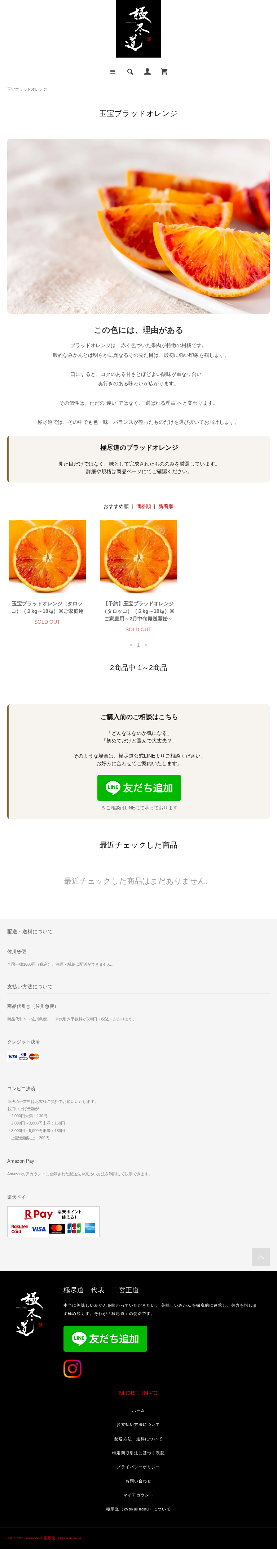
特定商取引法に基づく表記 (138, 1453)
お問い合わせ (139, 1481)
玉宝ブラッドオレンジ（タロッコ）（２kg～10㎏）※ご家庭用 (47, 607)
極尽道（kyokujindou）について (138, 1509)
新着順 (165, 506)
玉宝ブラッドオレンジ (27, 89)
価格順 (143, 506)
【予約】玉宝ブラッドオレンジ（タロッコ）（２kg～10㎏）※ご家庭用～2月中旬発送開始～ (138, 611)
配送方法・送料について (138, 1439)
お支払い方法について (138, 1424)
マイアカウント (138, 1495)
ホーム (138, 1410)
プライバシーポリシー (138, 1467)
